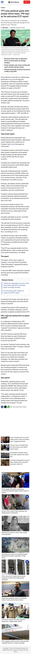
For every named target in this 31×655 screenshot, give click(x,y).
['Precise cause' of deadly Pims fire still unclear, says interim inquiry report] (5, 447)
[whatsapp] (8, 407)
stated (9, 262)
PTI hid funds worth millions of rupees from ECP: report (13, 292)
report (11, 79)
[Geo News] (13, 2)
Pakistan (3, 7)
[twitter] (5, 407)
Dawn (15, 232)
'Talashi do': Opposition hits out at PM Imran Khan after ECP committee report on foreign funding (16, 285)
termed (13, 144)
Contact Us (16, 650)
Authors (21, 650)
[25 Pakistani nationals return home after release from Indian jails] (5, 455)
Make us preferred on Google (19, 406)
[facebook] (2, 407)
